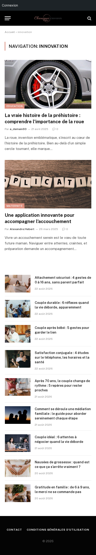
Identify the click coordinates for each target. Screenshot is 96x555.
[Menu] (8, 18)
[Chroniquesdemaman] (48, 18)
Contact (14, 529)
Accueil (10, 32)
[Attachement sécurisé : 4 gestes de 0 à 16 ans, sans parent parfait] (18, 283)
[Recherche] (88, 18)
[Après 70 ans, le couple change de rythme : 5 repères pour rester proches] (18, 387)
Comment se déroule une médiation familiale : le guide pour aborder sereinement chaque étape (63, 413)
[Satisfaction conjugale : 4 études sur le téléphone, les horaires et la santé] (18, 359)
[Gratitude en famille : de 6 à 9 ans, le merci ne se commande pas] (18, 493)
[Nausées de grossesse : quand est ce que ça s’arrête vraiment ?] (18, 468)
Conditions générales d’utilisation (58, 529)
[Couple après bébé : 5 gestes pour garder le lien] (18, 334)
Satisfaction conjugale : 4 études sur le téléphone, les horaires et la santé (62, 357)
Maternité (15, 205)
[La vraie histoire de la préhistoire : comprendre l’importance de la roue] (48, 84)
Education (15, 106)
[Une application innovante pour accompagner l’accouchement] (48, 184)
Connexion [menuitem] (10, 5)
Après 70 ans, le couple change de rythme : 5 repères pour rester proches (62, 385)
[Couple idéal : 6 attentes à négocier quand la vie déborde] (18, 443)
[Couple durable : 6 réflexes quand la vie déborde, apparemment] (18, 309)
